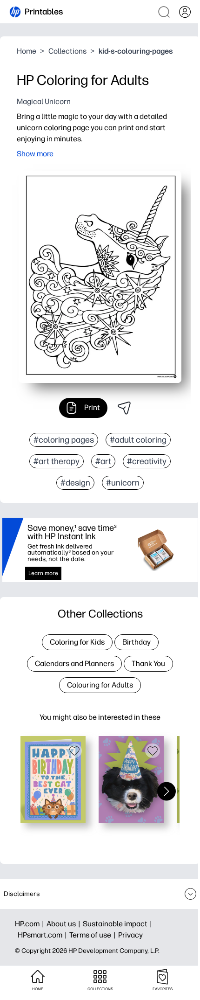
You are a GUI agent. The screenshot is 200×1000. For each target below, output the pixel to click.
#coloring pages (63, 440)
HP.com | (31, 923)
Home (26, 51)
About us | (65, 923)
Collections (67, 51)
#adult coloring (138, 440)
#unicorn (123, 483)
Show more (35, 153)
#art (103, 461)
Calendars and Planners (74, 663)
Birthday (136, 642)
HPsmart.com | (43, 935)
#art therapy (56, 461)
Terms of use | (93, 935)
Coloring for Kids (77, 642)
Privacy (130, 935)
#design (75, 483)
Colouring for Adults (100, 685)
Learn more (43, 573)
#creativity (147, 461)
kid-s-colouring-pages (136, 51)
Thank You (148, 663)
